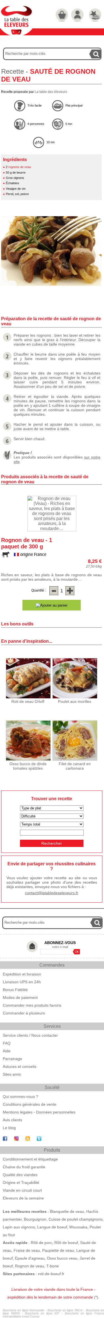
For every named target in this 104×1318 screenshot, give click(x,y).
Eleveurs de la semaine (23, 1198)
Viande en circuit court (22, 1190)
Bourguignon (35, 1219)
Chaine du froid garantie (24, 1167)
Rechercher (51, 843)
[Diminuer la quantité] (53, 590)
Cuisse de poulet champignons (76, 1219)
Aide (7, 1051)
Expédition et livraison (22, 974)
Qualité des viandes (20, 1174)
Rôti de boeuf (66, 1242)
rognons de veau (19, 167)
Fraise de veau (27, 1250)
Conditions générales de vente (29, 1104)
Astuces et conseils (19, 1066)
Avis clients (12, 1120)
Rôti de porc (41, 1242)
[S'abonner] (76, 951)
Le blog (9, 1127)
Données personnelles (55, 1112)
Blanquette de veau (67, 1211)
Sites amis (12, 1074)
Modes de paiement (20, 997)
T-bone (52, 1266)
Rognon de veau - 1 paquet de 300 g (26, 543)
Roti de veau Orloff (27, 701)
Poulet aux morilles (74, 701)
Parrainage (12, 1058)
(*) (96, 1297)
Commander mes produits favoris (32, 1005)
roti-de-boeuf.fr (51, 1274)
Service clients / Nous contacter (30, 1035)
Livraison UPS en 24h (22, 982)
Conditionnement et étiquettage (30, 1159)
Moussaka (78, 1227)
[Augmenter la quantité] (69, 590)
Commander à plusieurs (24, 1013)
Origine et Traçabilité (21, 1182)
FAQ (7, 1043)
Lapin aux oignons (19, 1227)
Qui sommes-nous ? (20, 1096)
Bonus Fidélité (15, 989)
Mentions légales (17, 1112)
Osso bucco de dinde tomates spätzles (28, 766)
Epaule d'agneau (30, 1258)
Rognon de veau (29, 1266)
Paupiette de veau (58, 1250)
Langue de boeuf (52, 1227)
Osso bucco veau (62, 1258)
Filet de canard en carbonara (75, 766)
